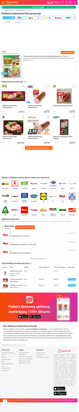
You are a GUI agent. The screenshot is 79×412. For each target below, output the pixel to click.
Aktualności (5, 370)
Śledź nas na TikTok (24, 363)
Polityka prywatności (69, 400)
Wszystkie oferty (9, 10)
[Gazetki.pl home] (12, 2)
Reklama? (4, 357)
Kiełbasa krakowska (21, 10)
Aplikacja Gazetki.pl (7, 363)
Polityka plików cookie (8, 402)
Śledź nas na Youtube (25, 361)
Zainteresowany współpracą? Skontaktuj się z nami (42, 355)
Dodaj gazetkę (6, 368)
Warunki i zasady (58, 400)
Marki (3, 361)
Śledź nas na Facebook (25, 356)
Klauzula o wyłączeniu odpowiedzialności (41, 400)
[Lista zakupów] (70, 2)
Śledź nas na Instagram (25, 358)
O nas (3, 366)
